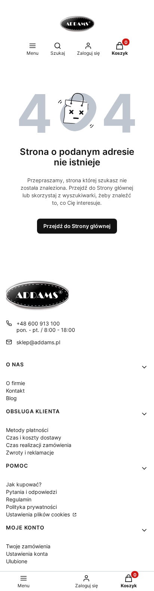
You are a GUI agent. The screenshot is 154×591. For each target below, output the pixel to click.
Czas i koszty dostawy (33, 437)
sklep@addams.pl (38, 342)
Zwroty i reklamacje (30, 452)
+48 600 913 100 (38, 323)
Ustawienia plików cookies (38, 514)
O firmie (15, 383)
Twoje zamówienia (28, 546)
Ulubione (16, 561)
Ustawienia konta (27, 553)
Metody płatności (27, 430)
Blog (11, 398)
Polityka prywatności (31, 507)
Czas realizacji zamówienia (38, 445)
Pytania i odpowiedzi (31, 492)
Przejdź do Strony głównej (77, 226)
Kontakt (15, 390)
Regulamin (18, 499)
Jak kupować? (23, 484)
